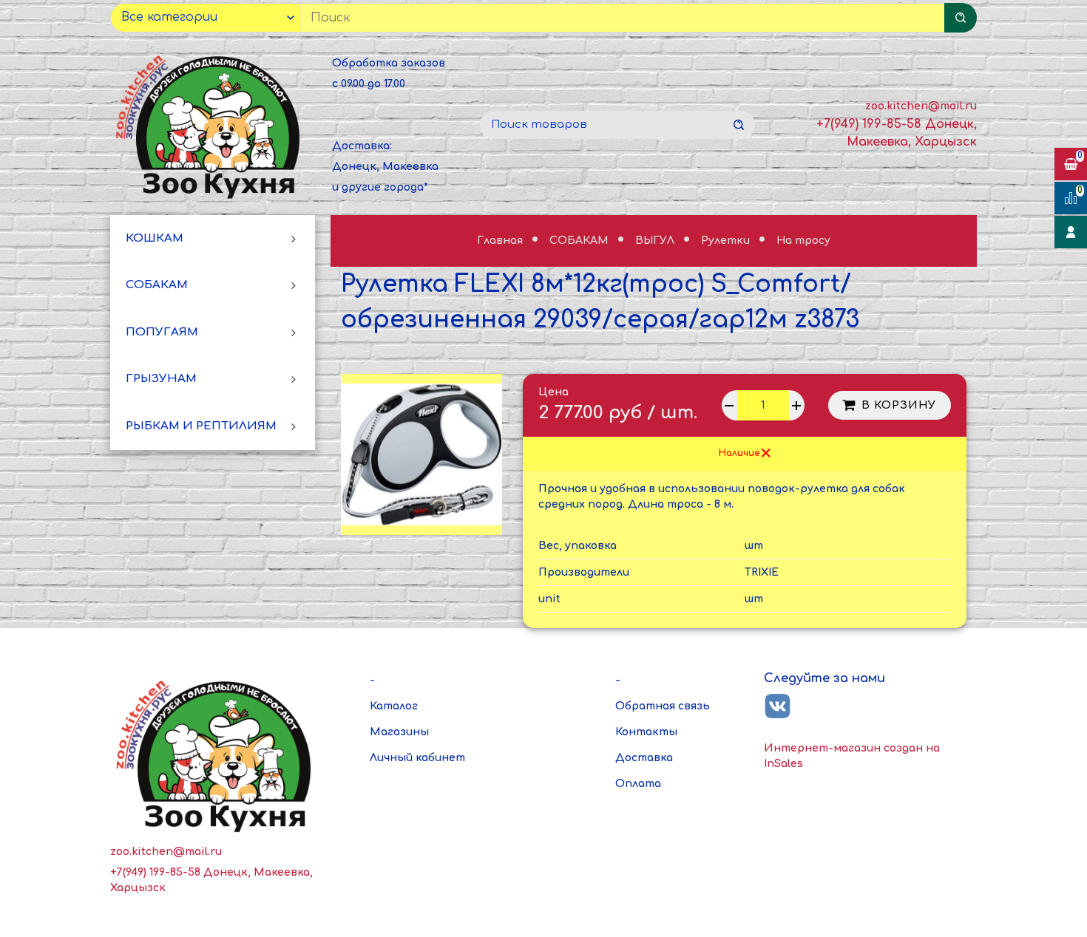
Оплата (638, 783)
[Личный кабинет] (1070, 232)
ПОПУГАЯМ (162, 332)
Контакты (646, 731)
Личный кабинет (417, 757)
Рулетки (727, 240)
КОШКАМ (154, 238)
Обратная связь (662, 706)
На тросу (803, 240)
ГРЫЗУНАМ (161, 379)
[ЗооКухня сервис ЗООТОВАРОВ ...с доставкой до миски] (210, 125)
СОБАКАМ (157, 285)
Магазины (399, 731)
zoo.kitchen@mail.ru (921, 106)
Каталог (394, 706)
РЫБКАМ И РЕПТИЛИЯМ (201, 426)
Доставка (644, 757)
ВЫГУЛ (656, 240)
